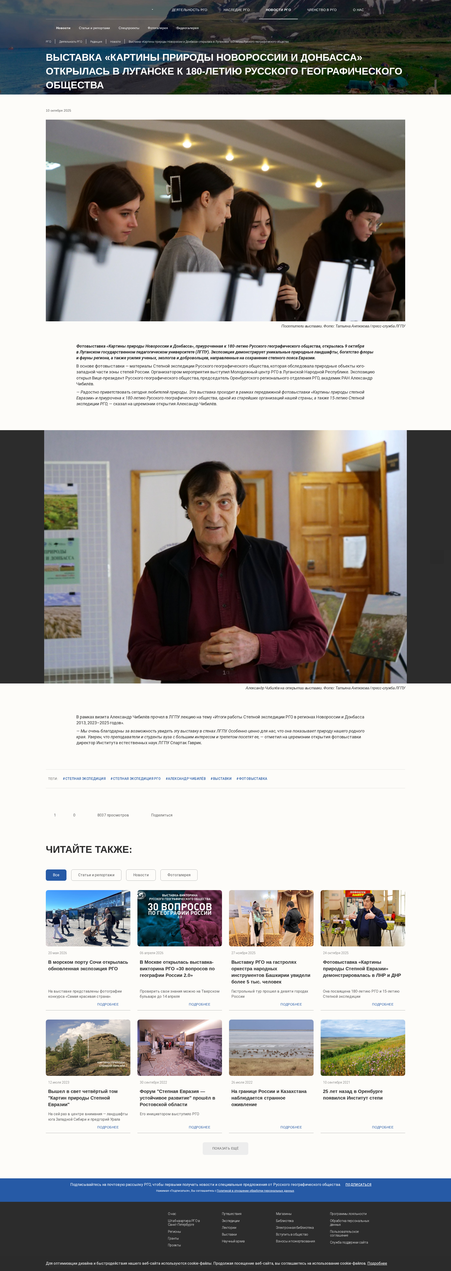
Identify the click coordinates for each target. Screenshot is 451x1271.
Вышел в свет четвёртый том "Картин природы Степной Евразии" (83, 1098)
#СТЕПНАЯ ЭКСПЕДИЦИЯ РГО (135, 779)
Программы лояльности (348, 1214)
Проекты (174, 1245)
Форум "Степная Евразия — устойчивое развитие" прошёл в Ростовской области (177, 1098)
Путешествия (231, 1214)
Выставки (229, 1234)
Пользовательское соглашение (344, 1233)
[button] (14, 557)
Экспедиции (231, 1221)
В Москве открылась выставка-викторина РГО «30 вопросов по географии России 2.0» (177, 969)
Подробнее (108, 1004)
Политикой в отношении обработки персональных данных (255, 1190)
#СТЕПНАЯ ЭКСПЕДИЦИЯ (84, 779)
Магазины (284, 1214)
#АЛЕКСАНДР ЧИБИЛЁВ (186, 779)
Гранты (173, 1238)
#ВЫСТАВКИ (221, 779)
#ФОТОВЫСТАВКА (251, 779)
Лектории (229, 1227)
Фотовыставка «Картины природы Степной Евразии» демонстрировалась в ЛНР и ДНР (362, 969)
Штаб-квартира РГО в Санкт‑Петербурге (184, 1223)
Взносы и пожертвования (295, 1241)
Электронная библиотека (295, 1227)
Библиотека (285, 1221)
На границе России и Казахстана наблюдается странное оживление (269, 1098)
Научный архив (233, 1241)
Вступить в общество (292, 1234)
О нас (172, 1214)
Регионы (174, 1231)
